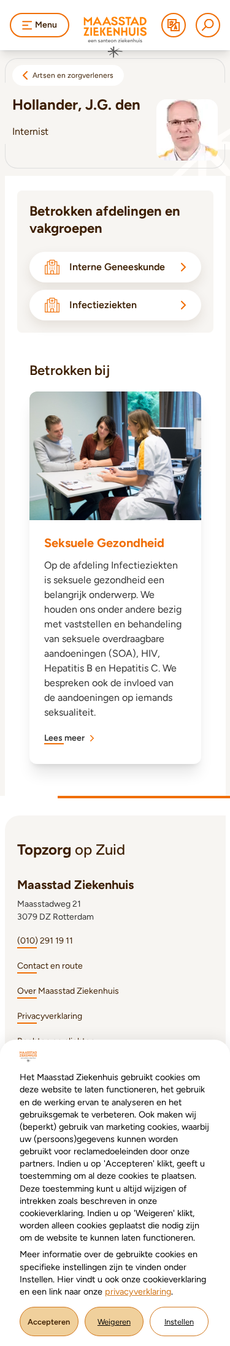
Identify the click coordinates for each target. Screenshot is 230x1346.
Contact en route (50, 966)
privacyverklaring (138, 1291)
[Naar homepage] (115, 37)
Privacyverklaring (49, 1016)
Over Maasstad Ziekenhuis (68, 991)
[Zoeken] (208, 25)
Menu (46, 25)
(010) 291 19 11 (45, 941)
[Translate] (173, 25)
